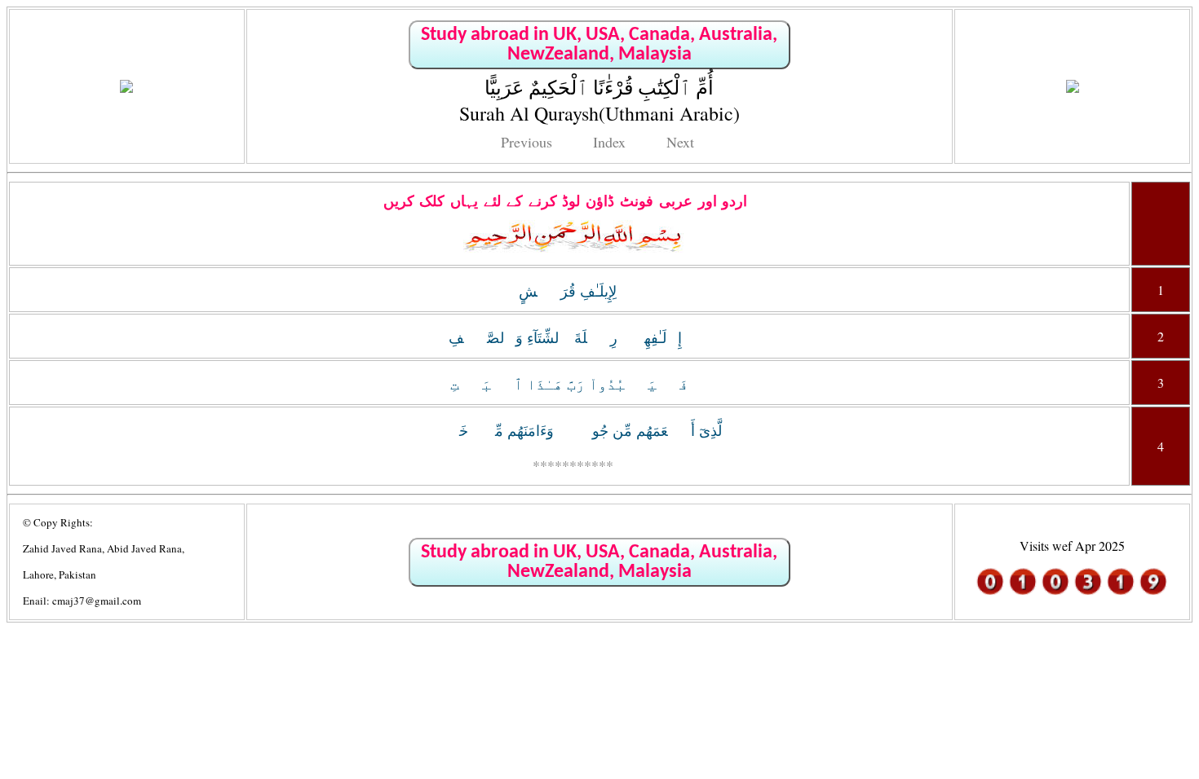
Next (680, 142)
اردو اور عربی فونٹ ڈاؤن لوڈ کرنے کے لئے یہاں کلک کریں (565, 201)
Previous (526, 142)
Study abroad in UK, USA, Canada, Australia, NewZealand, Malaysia (599, 44)
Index (609, 142)
